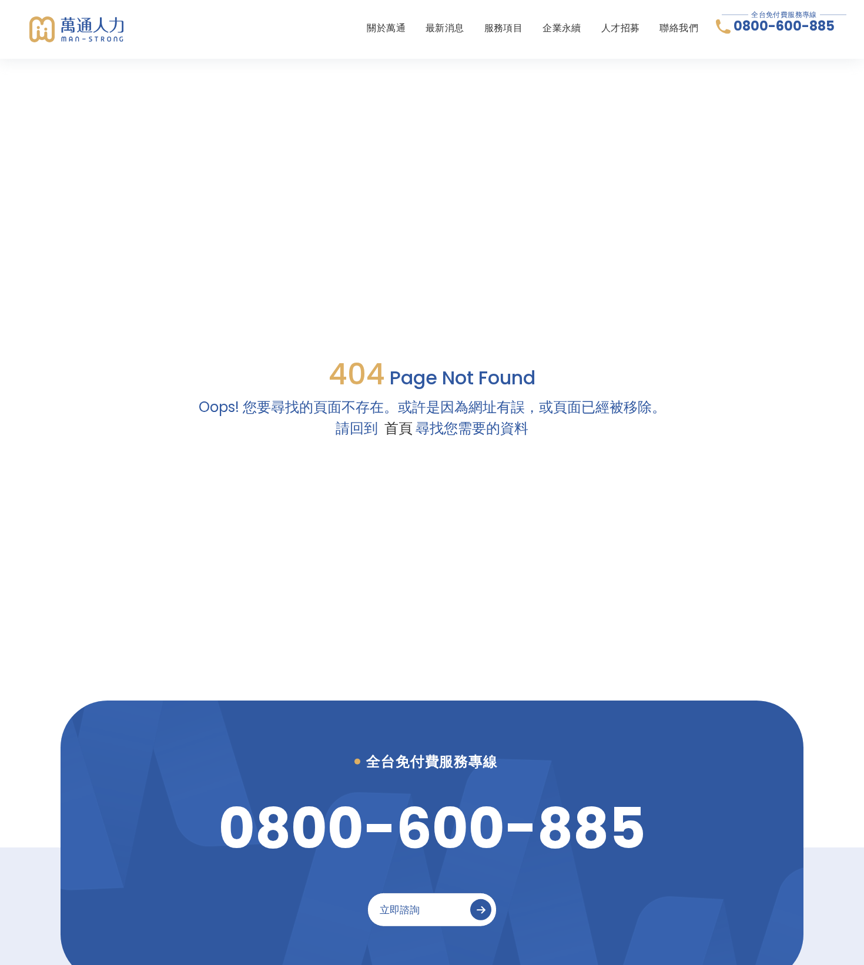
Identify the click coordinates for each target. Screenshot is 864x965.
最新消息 (445, 28)
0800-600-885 (784, 26)
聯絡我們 (678, 28)
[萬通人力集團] (76, 29)
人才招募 (620, 28)
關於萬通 (386, 28)
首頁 (398, 428)
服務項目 (503, 28)
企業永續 (561, 28)
